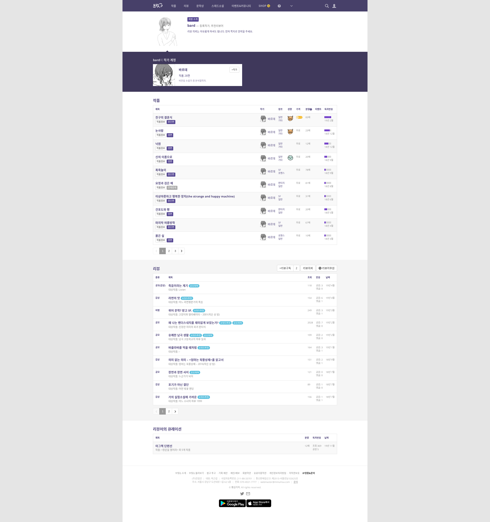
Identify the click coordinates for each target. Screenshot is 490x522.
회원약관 (247, 473)
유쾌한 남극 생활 (190, 335)
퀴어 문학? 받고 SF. (186, 310)
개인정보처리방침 (277, 473)
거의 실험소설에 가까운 (188, 397)
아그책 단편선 (163, 446)
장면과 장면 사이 (183, 372)
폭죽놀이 (160, 170)
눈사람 (159, 130)
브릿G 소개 (180, 473)
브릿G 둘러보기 (196, 473)
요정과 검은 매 (164, 183)
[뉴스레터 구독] (248, 494)
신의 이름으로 (163, 157)
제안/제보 (235, 473)
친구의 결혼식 (163, 117)
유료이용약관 (260, 473)
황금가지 (235, 487)
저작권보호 (294, 473)
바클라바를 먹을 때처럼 (188, 347)
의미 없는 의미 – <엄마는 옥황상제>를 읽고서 (196, 360)
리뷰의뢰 (308, 268)
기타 (280, 120)
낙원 (158, 144)
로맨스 (281, 173)
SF (279, 169)
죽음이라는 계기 (183, 285)
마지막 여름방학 (165, 223)
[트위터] (242, 494)
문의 (296, 482)
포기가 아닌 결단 (178, 384)
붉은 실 (159, 236)
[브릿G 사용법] (279, 5)
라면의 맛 (180, 298)
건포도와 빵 (162, 209)
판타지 (281, 183)
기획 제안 (223, 473)
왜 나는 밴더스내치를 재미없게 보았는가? (205, 323)
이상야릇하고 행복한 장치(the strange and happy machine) (195, 196)
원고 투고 (211, 473)
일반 (280, 117)
